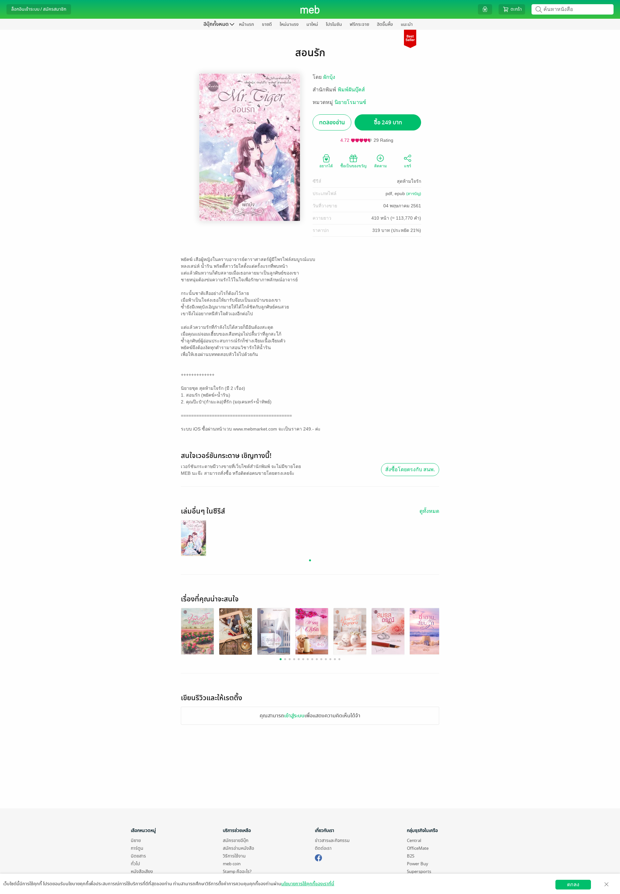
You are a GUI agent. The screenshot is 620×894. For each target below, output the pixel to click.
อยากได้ (326, 166)
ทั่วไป (135, 863)
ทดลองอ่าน (332, 122)
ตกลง (573, 884)
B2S (410, 856)
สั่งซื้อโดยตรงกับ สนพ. (410, 469)
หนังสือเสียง (142, 871)
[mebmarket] (318, 857)
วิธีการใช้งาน (234, 856)
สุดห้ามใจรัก (409, 181)
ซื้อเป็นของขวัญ (353, 166)
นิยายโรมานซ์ (350, 102)
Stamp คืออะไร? (237, 871)
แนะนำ (407, 24)
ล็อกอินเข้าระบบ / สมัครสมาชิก (38, 9)
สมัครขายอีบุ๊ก (235, 840)
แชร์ (407, 166)
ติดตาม (380, 166)
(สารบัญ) (413, 194)
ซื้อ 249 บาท (388, 122)
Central (414, 840)
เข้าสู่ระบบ (294, 716)
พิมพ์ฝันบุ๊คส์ (351, 89)
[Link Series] (193, 538)
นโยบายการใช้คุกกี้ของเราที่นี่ (307, 883)
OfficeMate (418, 848)
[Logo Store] (310, 9)
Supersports (419, 871)
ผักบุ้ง (329, 77)
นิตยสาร (138, 856)
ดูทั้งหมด (429, 511)
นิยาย (136, 840)
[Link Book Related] (197, 631)
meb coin (232, 863)
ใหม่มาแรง (289, 24)
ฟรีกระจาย (359, 24)
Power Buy (417, 863)
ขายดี (267, 24)
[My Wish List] (485, 9)
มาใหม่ (312, 24)
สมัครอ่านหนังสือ (238, 848)
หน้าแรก (246, 24)
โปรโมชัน (334, 24)
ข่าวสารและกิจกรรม (332, 840)
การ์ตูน (137, 848)
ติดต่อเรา (323, 848)
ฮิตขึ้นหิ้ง (385, 24)
